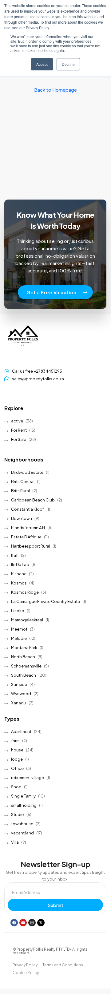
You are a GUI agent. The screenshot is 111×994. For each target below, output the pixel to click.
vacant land (22, 832)
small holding (24, 805)
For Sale (18, 439)
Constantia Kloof (27, 509)
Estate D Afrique (26, 536)
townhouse (22, 823)
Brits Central (22, 481)
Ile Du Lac (20, 564)
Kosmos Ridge (25, 592)
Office (17, 768)
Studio (17, 814)
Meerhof (19, 629)
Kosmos (19, 582)
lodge (17, 759)
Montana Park (24, 647)
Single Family (23, 796)
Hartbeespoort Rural (30, 546)
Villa (15, 842)
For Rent (19, 430)
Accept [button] (42, 64)
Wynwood (21, 693)
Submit (55, 905)
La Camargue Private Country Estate (45, 601)
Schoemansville (26, 665)
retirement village (27, 777)
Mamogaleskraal (27, 619)
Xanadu (18, 702)
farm (15, 740)
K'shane (18, 573)
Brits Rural (20, 490)
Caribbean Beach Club (33, 499)
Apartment (21, 731)
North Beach (23, 656)
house (17, 749)
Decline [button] (68, 64)
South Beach (23, 675)
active (17, 420)
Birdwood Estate (27, 472)
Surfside (19, 684)
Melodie (19, 638)
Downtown (21, 518)
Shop (16, 786)
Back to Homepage (55, 90)
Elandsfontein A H (28, 527)
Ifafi (14, 555)
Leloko (17, 610)
